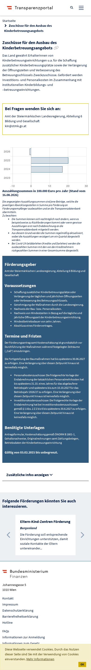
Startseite (9, 21)
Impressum (10, 604)
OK (82, 664)
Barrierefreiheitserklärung (20, 616)
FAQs (5, 631)
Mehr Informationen (40, 659)
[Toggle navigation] (81, 7)
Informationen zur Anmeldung (23, 637)
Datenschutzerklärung (17, 610)
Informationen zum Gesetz (20, 643)
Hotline (7, 622)
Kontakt (8, 598)
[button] (8, 535)
